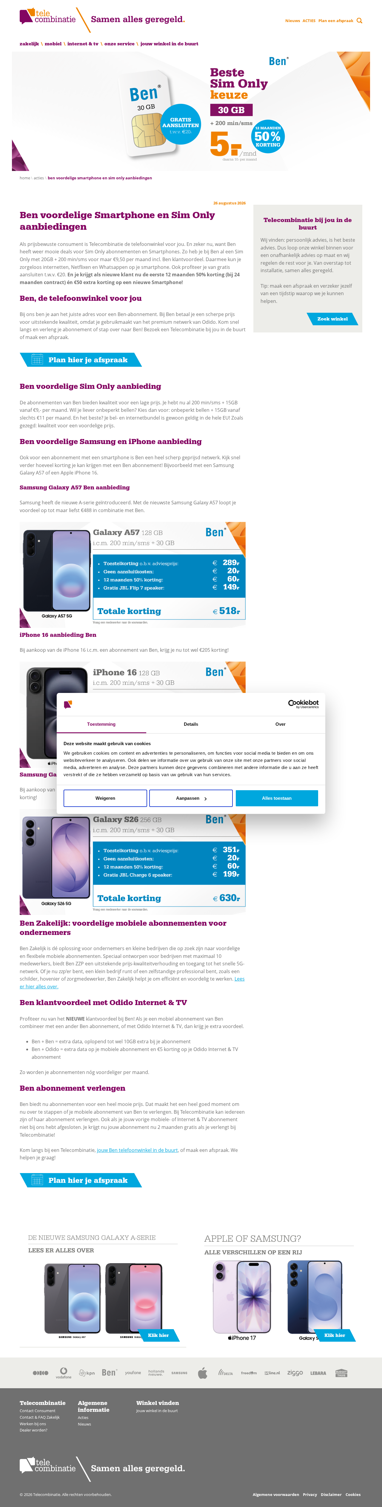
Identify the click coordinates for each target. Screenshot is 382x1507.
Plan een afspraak (335, 20)
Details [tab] (191, 724)
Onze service (119, 44)
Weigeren (105, 798)
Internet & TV (82, 44)
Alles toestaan (277, 798)
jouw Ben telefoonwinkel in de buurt (137, 1150)
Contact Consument (38, 1410)
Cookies (353, 1494)
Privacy (310, 1494)
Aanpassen (187, 798)
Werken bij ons (33, 1423)
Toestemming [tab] (101, 724)
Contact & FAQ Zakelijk (40, 1417)
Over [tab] (280, 724)
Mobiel (53, 44)
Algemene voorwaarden (276, 1494)
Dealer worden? (33, 1430)
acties (39, 178)
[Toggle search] (359, 20)
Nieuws (292, 20)
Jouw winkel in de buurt (169, 44)
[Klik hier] (103, 1288)
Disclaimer (331, 1494)
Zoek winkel (333, 319)
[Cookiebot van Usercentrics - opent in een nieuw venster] (293, 704)
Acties (83, 1417)
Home (25, 178)
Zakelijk (29, 44)
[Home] (102, 20)
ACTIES (309, 20)
